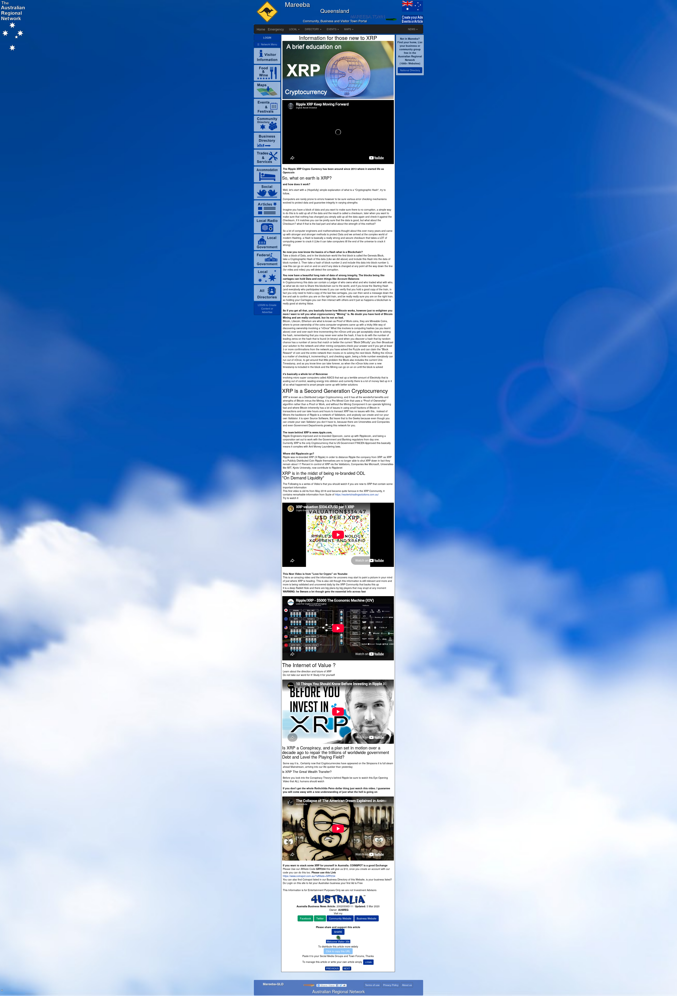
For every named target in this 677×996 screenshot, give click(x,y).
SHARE (338, 932)
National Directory (410, 70)
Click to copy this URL (338, 951)
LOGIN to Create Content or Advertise (267, 308)
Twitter (320, 918)
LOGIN (368, 962)
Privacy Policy (390, 985)
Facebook (305, 918)
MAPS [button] (348, 29)
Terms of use (372, 985)
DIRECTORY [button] (312, 29)
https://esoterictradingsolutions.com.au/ (357, 494)
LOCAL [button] (293, 29)
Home (261, 29)
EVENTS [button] (332, 29)
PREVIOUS (332, 968)
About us (407, 985)
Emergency (276, 29)
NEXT (347, 968)
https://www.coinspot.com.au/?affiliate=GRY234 (309, 876)
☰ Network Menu (267, 44)
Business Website (366, 918)
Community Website (340, 918)
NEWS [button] (412, 29)
